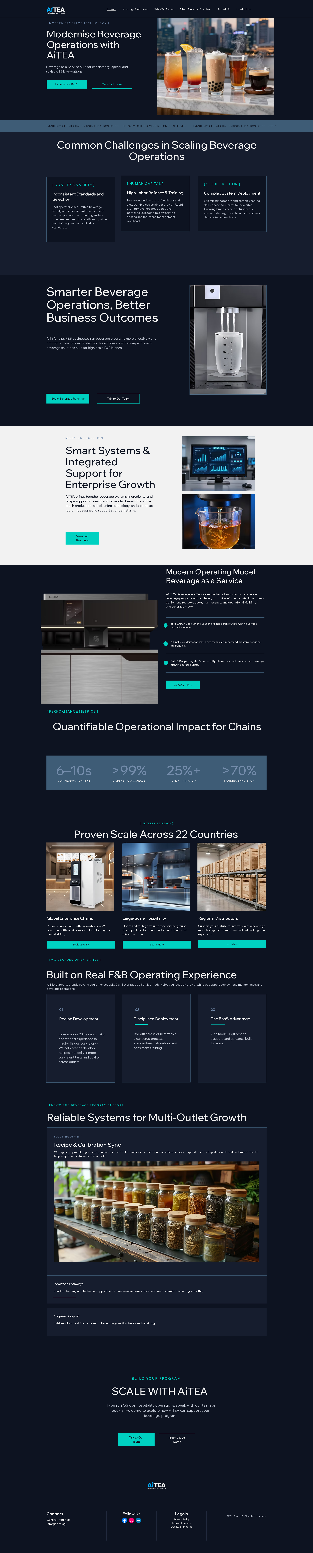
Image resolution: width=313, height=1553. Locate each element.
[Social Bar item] (124, 1520)
